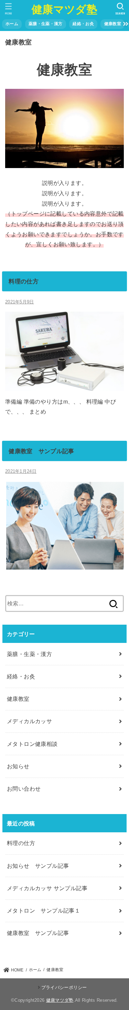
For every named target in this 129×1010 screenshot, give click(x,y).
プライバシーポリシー (64, 987)
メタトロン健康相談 (32, 744)
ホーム (12, 24)
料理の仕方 (24, 281)
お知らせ (18, 766)
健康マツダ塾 (64, 9)
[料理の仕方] (64, 385)
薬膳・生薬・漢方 (45, 24)
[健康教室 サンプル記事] (64, 564)
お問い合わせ (24, 788)
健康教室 (112, 24)
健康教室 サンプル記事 (41, 451)
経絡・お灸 (83, 24)
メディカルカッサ (29, 721)
